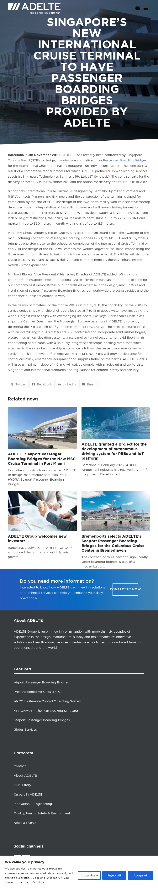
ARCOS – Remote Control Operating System (47, 701)
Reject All (114, 875)
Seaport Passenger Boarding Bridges (42, 720)
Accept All (141, 875)
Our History (22, 785)
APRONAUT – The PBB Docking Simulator (46, 711)
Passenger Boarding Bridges (124, 160)
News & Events (25, 823)
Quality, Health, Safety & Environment (42, 813)
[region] (79, 872)
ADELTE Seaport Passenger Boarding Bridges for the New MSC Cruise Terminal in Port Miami (42, 459)
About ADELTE (25, 775)
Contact (20, 766)
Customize (88, 875)
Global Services (25, 729)
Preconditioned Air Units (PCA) (37, 692)
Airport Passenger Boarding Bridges (41, 682)
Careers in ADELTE (28, 794)
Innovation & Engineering (33, 804)
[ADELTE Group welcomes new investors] (42, 510)
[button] (146, 8)
